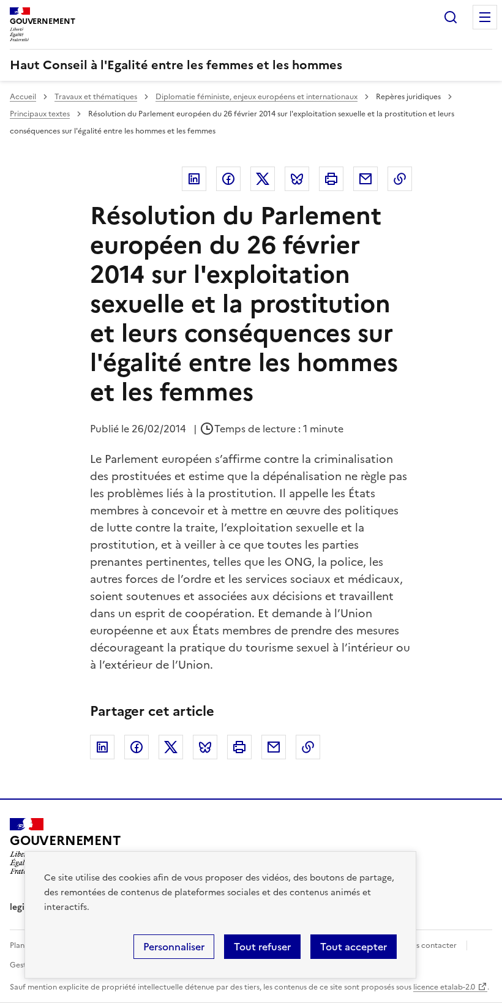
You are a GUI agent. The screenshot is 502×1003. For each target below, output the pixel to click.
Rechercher (450, 17)
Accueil (23, 96)
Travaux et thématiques (95, 96)
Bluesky (297, 179)
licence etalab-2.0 (444, 987)
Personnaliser (173, 946)
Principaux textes (40, 113)
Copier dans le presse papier (400, 179)
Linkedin (194, 179)
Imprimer (331, 179)
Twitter (262, 179)
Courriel (365, 179)
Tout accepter (353, 946)
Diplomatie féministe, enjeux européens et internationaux (256, 96)
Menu (485, 17)
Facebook (228, 179)
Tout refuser (262, 946)
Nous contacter (429, 945)
